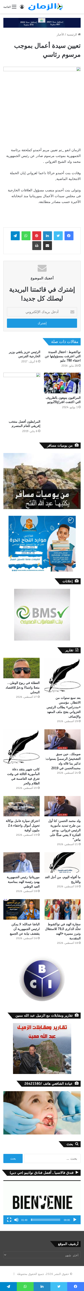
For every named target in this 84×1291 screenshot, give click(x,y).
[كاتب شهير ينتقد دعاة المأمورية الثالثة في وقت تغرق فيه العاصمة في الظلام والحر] (21, 747)
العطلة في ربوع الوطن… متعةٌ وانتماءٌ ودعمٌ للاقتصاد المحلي (23, 687)
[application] (42, 1202)
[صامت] (16, 1220)
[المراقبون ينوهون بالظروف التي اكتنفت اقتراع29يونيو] (62, 383)
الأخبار (60, 34)
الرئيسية (72, 34)
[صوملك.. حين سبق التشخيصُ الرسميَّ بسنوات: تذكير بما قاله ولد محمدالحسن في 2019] (62, 739)
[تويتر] (58, 235)
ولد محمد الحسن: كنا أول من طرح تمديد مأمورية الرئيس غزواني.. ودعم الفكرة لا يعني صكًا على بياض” (64, 830)
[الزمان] (45, 6)
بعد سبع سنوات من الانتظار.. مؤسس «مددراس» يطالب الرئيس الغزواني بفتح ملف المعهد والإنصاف (64, 707)
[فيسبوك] (69, 235)
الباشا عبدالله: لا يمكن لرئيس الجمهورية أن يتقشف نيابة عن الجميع (25, 929)
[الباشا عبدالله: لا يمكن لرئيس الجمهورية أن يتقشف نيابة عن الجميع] (21, 909)
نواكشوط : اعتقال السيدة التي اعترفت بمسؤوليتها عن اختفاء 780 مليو (63, 356)
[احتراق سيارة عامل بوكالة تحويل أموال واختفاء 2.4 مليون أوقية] (21, 806)
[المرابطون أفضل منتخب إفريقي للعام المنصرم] (21, 395)
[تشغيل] (75, 1220)
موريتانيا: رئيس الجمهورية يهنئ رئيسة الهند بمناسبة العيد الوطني (23, 881)
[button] (42, 1202)
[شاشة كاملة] (9, 1220)
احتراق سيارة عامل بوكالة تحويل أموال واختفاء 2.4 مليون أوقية (23, 825)
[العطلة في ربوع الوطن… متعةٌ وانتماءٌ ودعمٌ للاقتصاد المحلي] (21, 668)
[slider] (45, 1220)
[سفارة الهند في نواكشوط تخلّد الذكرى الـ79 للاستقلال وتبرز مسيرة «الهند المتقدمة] (62, 909)
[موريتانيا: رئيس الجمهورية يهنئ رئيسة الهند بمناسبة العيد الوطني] (21, 862)
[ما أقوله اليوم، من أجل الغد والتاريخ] (62, 862)
